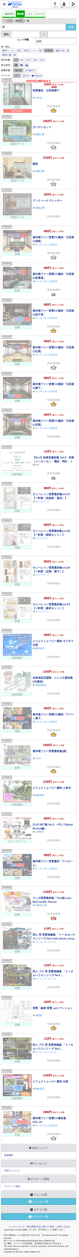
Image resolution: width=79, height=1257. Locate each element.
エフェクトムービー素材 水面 (50, 1081)
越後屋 (38, 1015)
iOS (27, 75)
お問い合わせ (63, 1226)
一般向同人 (9, 14)
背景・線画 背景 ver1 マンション (53, 1008)
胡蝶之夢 (39, 134)
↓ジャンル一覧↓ (38, 1201)
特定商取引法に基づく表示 (40, 1226)
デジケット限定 (12, 1186)
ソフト (29, 14)
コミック (39, 14)
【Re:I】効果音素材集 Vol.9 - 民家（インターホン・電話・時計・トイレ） (53, 461)
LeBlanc (39, 831)
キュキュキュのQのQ (46, 244)
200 (35, 60)
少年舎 (38, 97)
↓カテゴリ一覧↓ (38, 1216)
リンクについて (17, 1226)
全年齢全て (30, 70)
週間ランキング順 (11, 50)
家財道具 (39, 648)
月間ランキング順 (32, 50)
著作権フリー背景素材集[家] (50, 751)
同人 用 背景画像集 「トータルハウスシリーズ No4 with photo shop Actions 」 (54, 938)
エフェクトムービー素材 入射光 (52, 787)
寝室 (35, 163)
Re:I (37, 464)
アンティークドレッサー (47, 200)
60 (22, 60)
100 (28, 60)
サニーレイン (42, 501)
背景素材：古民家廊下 (46, 90)
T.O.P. (38, 758)
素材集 (20, 14)
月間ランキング (12, 1170)
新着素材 (8, 1155)
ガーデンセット (42, 127)
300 (42, 60)
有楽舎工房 (41, 905)
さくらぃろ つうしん (46, 942)
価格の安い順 (62, 50)
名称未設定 (41, 685)
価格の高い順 (9, 55)
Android (37, 75)
